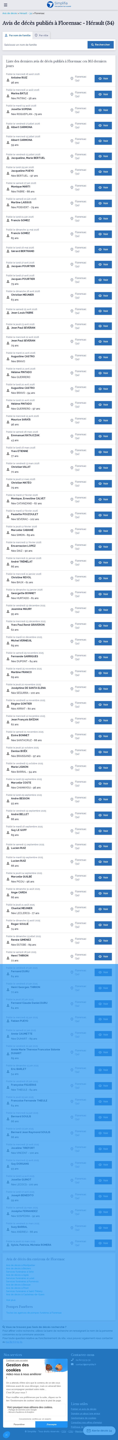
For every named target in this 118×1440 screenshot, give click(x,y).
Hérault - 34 (26, 13)
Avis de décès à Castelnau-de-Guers (25, 1294)
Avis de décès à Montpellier (20, 1265)
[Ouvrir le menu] (5, 5)
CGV (63, 1431)
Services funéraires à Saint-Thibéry (24, 1291)
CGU (70, 1431)
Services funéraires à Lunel (20, 1278)
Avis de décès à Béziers (18, 1268)
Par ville (43, 35)
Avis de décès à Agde (17, 1275)
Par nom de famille (20, 35)
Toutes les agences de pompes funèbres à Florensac (34, 1313)
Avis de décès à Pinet (17, 1288)
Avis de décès (9, 13)
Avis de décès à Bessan (18, 1285)
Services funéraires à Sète (20, 1272)
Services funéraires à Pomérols (22, 1281)
